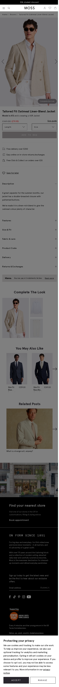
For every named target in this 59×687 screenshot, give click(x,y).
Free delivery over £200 (29, 2)
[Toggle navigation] (3, 8)
